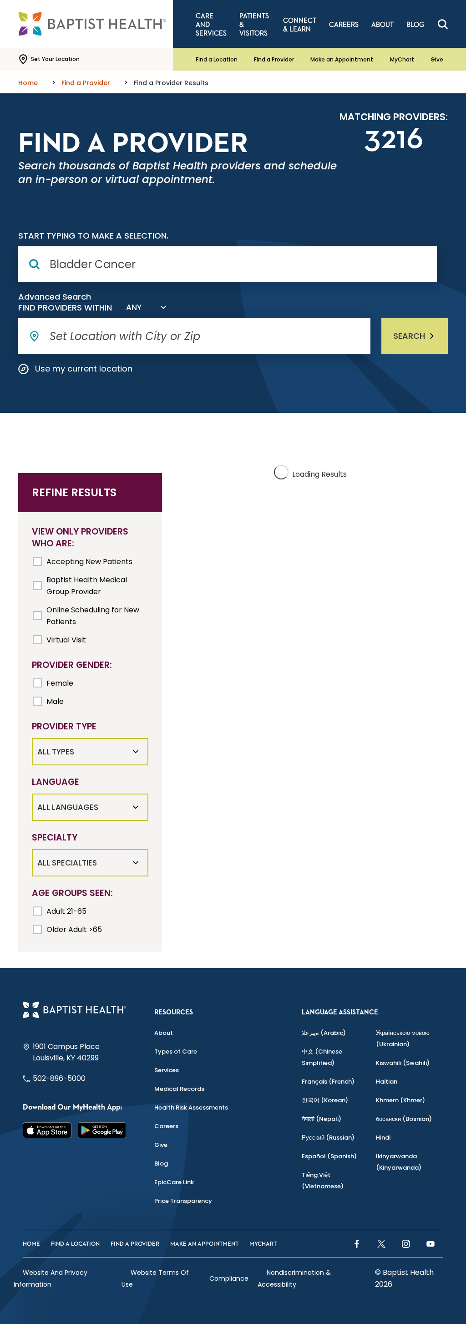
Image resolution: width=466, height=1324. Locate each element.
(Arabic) (324, 1033)
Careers (166, 1126)
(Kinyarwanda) (398, 1162)
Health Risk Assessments (191, 1107)
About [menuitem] (382, 24)
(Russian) (328, 1137)
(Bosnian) (404, 1119)
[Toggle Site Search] (443, 24)
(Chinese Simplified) (322, 1057)
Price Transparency (183, 1201)
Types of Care (175, 1051)
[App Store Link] (47, 1130)
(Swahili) (403, 1063)
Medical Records (179, 1089)
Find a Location (217, 59)
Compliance (228, 1278)
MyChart (402, 59)
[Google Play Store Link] (102, 1130)
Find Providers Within (65, 307)
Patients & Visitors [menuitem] (254, 25)
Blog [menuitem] (415, 24)
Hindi (383, 1137)
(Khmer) (400, 1100)
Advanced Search (54, 296)
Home (31, 1244)
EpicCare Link (174, 1182)
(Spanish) (329, 1156)
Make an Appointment (341, 59)
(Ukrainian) (403, 1039)
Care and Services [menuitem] (211, 25)
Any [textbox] (134, 307)
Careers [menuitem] (344, 24)
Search (409, 335)
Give (437, 59)
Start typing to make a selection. (93, 235)
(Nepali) (321, 1119)
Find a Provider (274, 59)
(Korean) (325, 1100)
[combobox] (144, 307)
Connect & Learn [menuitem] (299, 25)
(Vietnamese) (323, 1181)
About (163, 1033)
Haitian (386, 1081)
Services (166, 1070)
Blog (161, 1163)
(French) (328, 1081)
